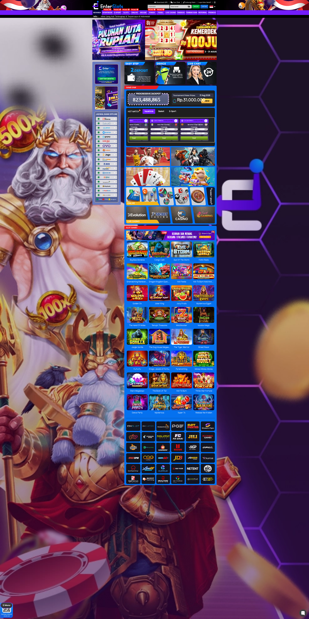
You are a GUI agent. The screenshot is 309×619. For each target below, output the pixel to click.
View (207, 99)
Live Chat (176, 2)
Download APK (162, 2)
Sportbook (107, 13)
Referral (202, 13)
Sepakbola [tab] (148, 111)
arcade (143, 13)
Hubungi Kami (190, 2)
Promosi (212, 13)
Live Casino (171, 13)
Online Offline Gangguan (107, 199)
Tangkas (181, 13)
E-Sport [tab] (172, 111)
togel (160, 13)
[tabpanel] (172, 130)
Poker (152, 13)
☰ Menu (6, 605)
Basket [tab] (161, 111)
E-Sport (117, 13)
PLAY (134, 138)
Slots (126, 13)
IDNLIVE (135, 13)
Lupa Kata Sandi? (205, 2)
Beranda (97, 13)
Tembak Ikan (191, 13)
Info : (96, 16)
